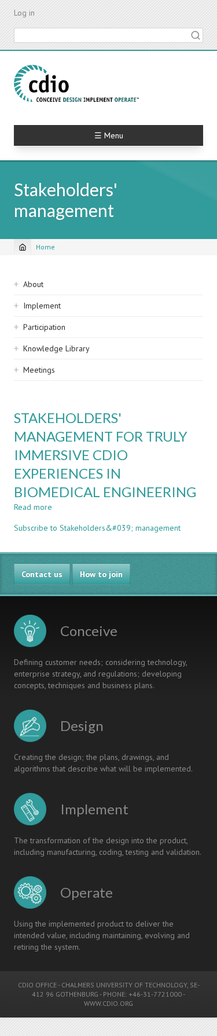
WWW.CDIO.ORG (108, 1003)
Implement (42, 305)
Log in (24, 13)
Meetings (39, 370)
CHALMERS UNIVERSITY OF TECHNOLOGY (124, 984)
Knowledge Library (56, 348)
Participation (44, 327)
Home (45, 247)
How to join (101, 574)
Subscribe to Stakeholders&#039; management (97, 528)
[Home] (76, 83)
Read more (33, 507)
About (33, 284)
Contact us (41, 574)
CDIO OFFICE (37, 984)
